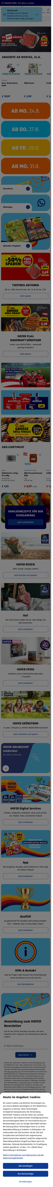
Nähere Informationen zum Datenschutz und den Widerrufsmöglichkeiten (23, 1156)
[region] (25, 1140)
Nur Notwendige (25, 1173)
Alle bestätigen (25, 1165)
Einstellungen (25, 1181)
